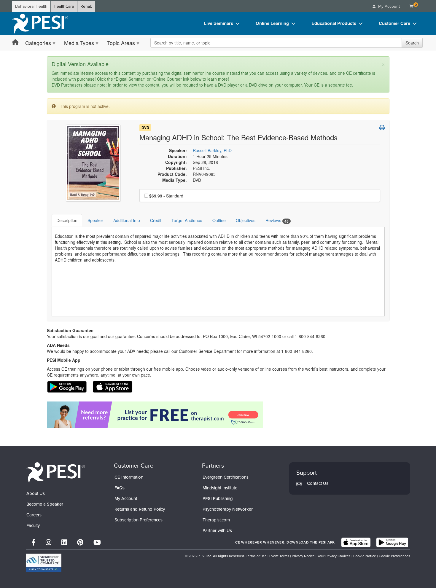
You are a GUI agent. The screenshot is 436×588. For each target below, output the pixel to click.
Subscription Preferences (138, 520)
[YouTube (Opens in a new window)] (97, 542)
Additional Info (126, 220)
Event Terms (279, 556)
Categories (38, 43)
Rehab (86, 6)
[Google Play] (392, 542)
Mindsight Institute (220, 488)
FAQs (119, 488)
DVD (145, 127)
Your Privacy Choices (334, 556)
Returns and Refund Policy (139, 509)
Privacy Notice (303, 556)
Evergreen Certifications (226, 477)
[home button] (15, 42)
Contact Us (317, 483)
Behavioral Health (31, 6)
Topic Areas (121, 43)
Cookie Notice (364, 556)
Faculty (33, 525)
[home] (40, 24)
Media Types (79, 43)
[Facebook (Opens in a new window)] (33, 542)
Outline (219, 220)
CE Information (128, 477)
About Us (35, 493)
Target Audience (186, 220)
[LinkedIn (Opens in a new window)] (64, 542)
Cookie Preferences (394, 556)
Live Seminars (218, 23)
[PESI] (55, 472)
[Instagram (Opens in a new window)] (48, 542)
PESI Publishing (218, 498)
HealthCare (64, 6)
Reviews (277, 220)
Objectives (245, 220)
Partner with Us (217, 530)
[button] (382, 127)
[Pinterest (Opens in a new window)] (80, 542)
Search (412, 43)
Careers (34, 514)
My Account (125, 498)
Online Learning (272, 23)
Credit (155, 220)
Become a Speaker (44, 504)
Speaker (95, 220)
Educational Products (333, 23)
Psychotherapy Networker (228, 509)
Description (66, 220)
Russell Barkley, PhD (212, 150)
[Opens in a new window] (218, 414)
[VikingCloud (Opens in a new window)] (43, 563)
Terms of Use (256, 556)
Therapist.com (216, 520)
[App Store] (355, 542)
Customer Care (394, 23)
